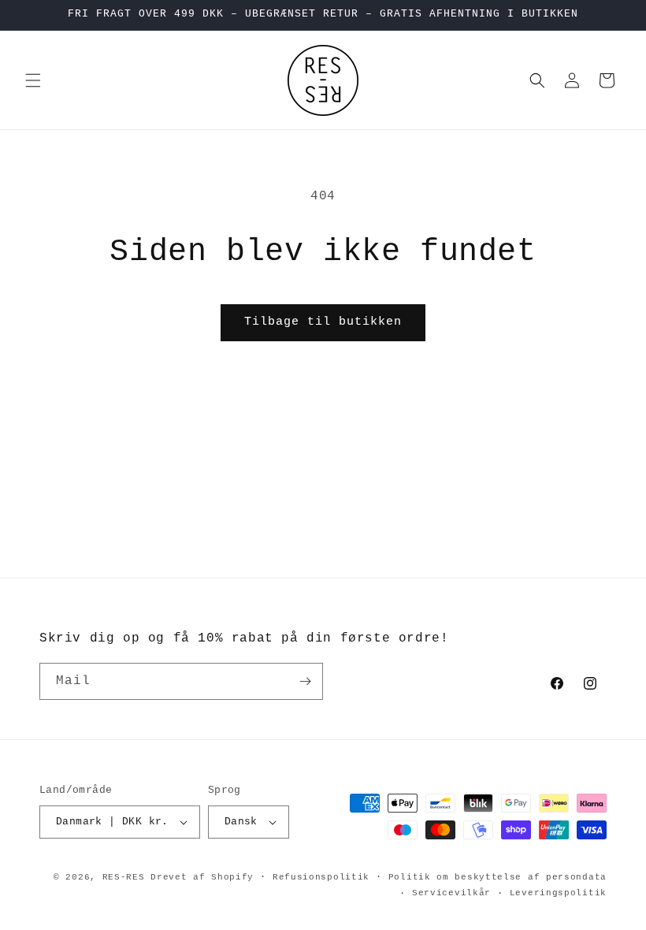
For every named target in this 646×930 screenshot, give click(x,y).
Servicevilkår (451, 893)
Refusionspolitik (321, 877)
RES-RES (123, 877)
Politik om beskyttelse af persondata (497, 877)
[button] (33, 80)
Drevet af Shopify (202, 877)
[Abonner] (305, 681)
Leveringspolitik (558, 893)
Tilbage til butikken (323, 322)
